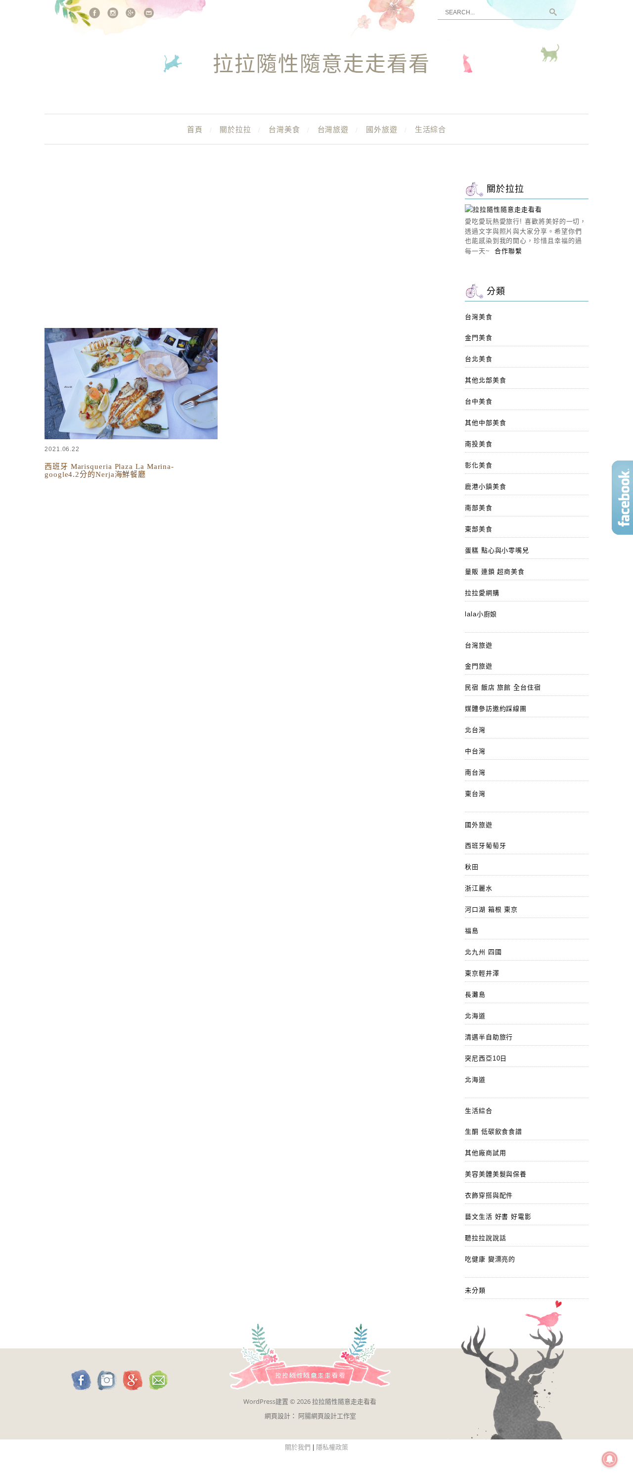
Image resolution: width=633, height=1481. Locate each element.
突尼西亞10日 (486, 1058)
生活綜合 (431, 129)
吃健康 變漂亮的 (490, 1259)
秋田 (472, 867)
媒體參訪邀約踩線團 (496, 708)
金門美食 (479, 337)
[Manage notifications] (610, 1459)
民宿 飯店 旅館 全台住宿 (503, 687)
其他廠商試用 (485, 1153)
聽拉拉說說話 (485, 1238)
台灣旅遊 (333, 129)
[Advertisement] (242, 252)
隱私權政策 (332, 1447)
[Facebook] (94, 12)
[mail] (149, 12)
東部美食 (479, 529)
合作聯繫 (508, 251)
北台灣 (475, 730)
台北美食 (479, 359)
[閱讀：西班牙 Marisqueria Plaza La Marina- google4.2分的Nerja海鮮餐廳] (131, 437)
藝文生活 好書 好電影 (498, 1216)
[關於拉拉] (503, 209)
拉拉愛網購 (482, 593)
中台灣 (475, 751)
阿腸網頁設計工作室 (327, 1415)
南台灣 (475, 772)
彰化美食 (479, 465)
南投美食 (479, 444)
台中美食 (479, 401)
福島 (472, 930)
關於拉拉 (235, 129)
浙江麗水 (479, 888)
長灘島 (475, 994)
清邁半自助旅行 (489, 1037)
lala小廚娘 (481, 614)
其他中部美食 (485, 422)
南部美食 (479, 507)
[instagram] (112, 12)
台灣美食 (284, 129)
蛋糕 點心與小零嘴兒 (497, 550)
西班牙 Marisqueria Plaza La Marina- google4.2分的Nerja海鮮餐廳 (109, 470)
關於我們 (298, 1447)
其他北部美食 (485, 380)
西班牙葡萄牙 (485, 845)
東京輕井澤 (482, 973)
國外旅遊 (382, 129)
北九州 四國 (483, 952)
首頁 (195, 129)
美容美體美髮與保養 (496, 1174)
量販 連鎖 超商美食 (495, 571)
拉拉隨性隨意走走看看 (321, 64)
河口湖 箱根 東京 (491, 909)
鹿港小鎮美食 (485, 486)
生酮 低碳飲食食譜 (493, 1131)
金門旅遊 (479, 666)
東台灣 (475, 793)
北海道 (475, 1015)
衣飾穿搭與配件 (489, 1195)
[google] (131, 12)
